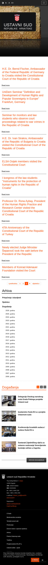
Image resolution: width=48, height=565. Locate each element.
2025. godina (10, 314)
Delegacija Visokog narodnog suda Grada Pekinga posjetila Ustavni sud (30, 399)
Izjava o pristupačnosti (13, 504)
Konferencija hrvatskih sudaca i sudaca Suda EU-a (31, 428)
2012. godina (10, 357)
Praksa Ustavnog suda (13, 536)
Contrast (3, 3)
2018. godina (10, 337)
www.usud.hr (11, 498)
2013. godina (10, 353)
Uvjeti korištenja (11, 506)
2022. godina (10, 324)
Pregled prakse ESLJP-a (14, 544)
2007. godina (10, 373)
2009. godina (10, 367)
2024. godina (10, 317)
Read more (6, 85)
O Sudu (9, 513)
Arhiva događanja (36, 460)
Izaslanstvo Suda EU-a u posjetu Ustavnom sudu (31, 413)
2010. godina (10, 363)
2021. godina (10, 327)
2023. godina (10, 320)
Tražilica (9, 540)
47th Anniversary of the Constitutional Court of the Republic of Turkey (23, 231)
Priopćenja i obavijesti (11, 298)
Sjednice (6, 302)
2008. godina (10, 370)
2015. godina (10, 347)
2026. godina (10, 310)
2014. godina (10, 350)
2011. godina (10, 360)
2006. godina (10, 376)
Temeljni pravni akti (12, 521)
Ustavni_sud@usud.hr (19, 495)
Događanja (6, 307)
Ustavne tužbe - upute (13, 548)
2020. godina (10, 330)
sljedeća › (36, 283)
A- (6, 3)
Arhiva (9, 532)
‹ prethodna (12, 283)
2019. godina (10, 334)
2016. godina (10, 343)
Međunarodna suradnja (14, 517)
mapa (21, 481)
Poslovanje (10, 525)
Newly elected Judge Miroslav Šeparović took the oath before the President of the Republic (22, 251)
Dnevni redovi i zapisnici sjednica (17, 529)
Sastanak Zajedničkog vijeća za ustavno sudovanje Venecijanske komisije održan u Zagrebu (32, 445)
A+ (12, 3)
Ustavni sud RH (18, 21)
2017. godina (10, 340)
